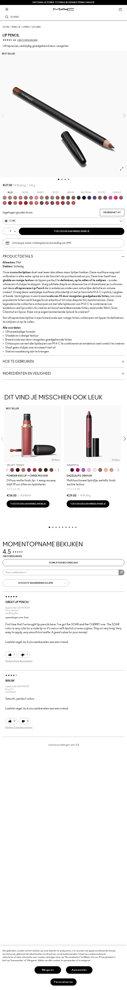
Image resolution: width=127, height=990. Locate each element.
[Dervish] (31, 198)
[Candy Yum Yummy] (78, 470)
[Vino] (105, 198)
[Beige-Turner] (63, 198)
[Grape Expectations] (89, 198)
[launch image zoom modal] (121, 168)
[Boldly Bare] (15, 198)
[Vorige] (7, 469)
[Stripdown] (10, 198)
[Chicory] (31, 203)
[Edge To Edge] (36, 198)
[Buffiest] (40, 470)
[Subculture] (5, 198)
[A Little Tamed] (34, 470)
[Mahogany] (68, 203)
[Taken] (51, 470)
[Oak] (42, 198)
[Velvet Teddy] (12, 470)
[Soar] (5, 203)
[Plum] (100, 198)
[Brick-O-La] (10, 203)
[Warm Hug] (23, 470)
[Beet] (47, 203)
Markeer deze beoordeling (18, 661)
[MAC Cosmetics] (63, 9)
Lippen (26, 27)
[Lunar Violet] (83, 470)
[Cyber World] (95, 198)
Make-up (16, 27)
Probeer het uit (112, 213)
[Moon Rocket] (106, 470)
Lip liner (36, 27)
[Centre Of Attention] (63, 203)
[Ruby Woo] (20, 203)
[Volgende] (57, 469)
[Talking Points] (116, 198)
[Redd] (73, 203)
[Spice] (20, 198)
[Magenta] (110, 198)
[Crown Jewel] (94, 470)
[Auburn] (15, 203)
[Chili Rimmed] (26, 203)
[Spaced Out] (89, 470)
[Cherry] (58, 203)
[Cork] (47, 198)
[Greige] (68, 198)
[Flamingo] (36, 203)
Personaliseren (63, 982)
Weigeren (48, 970)
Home (6, 27)
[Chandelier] (111, 470)
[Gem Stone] (100, 470)
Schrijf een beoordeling (63, 563)
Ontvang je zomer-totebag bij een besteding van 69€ (63, 2)
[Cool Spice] (58, 198)
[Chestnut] (73, 198)
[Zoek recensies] (121, 572)
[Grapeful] (72, 470)
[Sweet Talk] (121, 198)
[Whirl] (26, 198)
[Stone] (52, 198)
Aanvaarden (79, 970)
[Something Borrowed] (29, 470)
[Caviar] (84, 198)
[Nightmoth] (42, 203)
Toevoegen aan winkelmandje (72, 231)
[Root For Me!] (79, 198)
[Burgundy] (52, 203)
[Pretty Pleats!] (18, 470)
